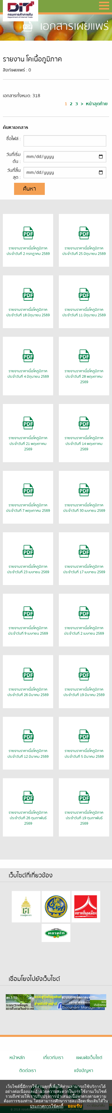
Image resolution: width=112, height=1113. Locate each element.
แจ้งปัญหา (83, 1070)
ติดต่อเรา (27, 1070)
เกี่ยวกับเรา (53, 1057)
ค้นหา (29, 188)
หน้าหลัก (17, 1057)
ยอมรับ (75, 1105)
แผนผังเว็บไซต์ (89, 1057)
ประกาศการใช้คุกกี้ (46, 1106)
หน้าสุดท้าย (97, 104)
